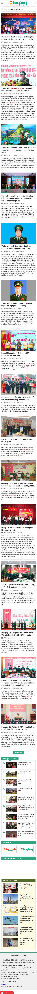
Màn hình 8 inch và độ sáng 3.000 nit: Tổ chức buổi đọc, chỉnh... (27, 941)
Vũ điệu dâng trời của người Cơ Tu (24, 772)
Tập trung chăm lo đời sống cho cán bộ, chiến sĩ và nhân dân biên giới (18, 586)
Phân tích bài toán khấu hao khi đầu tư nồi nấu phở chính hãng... (26, 930)
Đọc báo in (7, 843)
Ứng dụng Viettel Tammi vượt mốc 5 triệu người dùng (26, 886)
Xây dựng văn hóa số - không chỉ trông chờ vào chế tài (25, 782)
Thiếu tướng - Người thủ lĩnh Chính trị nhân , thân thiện (17, 89)
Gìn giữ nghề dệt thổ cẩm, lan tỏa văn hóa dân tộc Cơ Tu (26, 799)
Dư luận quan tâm (10, 759)
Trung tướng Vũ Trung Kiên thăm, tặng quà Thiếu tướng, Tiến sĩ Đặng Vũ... (26, 825)
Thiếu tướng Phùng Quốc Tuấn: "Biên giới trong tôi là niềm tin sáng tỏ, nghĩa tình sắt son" (18, 149)
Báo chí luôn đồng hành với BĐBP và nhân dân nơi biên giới (16, 354)
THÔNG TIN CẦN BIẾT (10, 880)
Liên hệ (3, 984)
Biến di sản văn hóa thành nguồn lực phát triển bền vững (26, 833)
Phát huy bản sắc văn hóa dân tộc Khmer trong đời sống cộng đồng (26, 816)
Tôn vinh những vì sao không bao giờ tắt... (24, 763)
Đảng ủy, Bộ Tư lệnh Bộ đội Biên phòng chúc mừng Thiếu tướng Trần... (26, 807)
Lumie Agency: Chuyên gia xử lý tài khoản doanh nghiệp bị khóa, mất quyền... (26, 908)
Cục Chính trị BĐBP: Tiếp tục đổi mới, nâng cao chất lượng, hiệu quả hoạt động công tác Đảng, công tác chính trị (18, 682)
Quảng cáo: (8, 982)
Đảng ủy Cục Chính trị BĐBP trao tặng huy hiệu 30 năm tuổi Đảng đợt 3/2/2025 (18, 484)
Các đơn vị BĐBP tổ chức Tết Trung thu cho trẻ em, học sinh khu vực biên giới (17, 38)
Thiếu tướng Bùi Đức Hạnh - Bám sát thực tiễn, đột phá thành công (16, 304)
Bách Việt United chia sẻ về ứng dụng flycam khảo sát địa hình (27, 919)
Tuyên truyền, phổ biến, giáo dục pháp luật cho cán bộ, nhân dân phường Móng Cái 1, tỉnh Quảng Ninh (18, 198)
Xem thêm (18, 753)
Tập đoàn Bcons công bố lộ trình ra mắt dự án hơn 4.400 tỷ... (26, 897)
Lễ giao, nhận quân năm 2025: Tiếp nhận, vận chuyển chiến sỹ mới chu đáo (18, 398)
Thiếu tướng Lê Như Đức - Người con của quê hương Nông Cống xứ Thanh (16, 247)
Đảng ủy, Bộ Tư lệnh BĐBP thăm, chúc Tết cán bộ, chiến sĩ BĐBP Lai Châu (17, 634)
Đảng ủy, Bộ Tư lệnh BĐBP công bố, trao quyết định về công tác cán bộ (18, 728)
